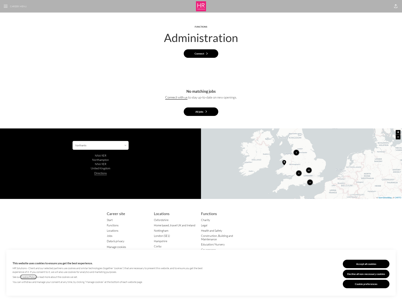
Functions (113, 225)
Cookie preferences (366, 283)
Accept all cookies (366, 263)
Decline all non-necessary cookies (366, 273)
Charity (205, 220)
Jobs (109, 235)
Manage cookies (116, 247)
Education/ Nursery (213, 244)
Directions (100, 173)
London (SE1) (162, 235)
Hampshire (160, 241)
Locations (112, 230)
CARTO (398, 197)
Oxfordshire (161, 220)
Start (110, 220)
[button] (395, 6)
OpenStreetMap (385, 197)
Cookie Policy (28, 277)
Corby (158, 246)
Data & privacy (115, 241)
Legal (204, 225)
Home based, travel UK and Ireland (174, 225)
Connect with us (176, 97)
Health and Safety (211, 230)
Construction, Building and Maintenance (217, 237)
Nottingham (161, 230)
